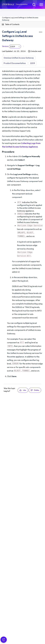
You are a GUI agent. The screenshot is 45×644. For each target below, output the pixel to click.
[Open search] (33, 4)
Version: (5, 46)
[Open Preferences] (3, 640)
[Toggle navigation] (41, 4)
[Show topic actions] (40, 32)
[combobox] (15, 46)
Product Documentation (15, 63)
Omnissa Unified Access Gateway (19, 58)
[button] (22, 24)
